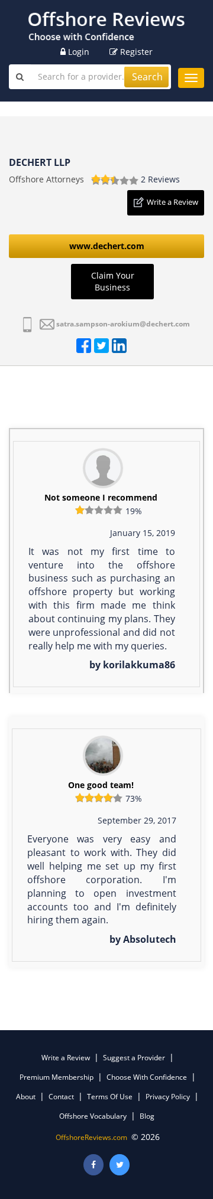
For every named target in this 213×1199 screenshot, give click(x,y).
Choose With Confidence (146, 1077)
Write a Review (172, 202)
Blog (147, 1116)
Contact (61, 1097)
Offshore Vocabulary (93, 1116)
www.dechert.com (106, 245)
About (26, 1097)
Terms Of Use (110, 1097)
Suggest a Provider (134, 1058)
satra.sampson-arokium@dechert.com (123, 324)
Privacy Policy (168, 1097)
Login (77, 51)
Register (135, 51)
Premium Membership (56, 1077)
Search (147, 76)
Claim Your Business (112, 281)
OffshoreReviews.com (91, 1137)
